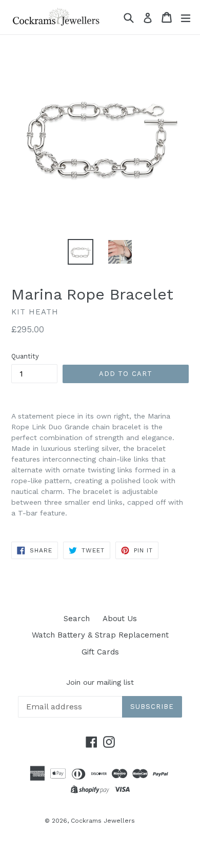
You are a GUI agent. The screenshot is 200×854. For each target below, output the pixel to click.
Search (77, 618)
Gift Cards (100, 652)
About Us (120, 618)
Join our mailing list (100, 682)
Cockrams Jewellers (103, 820)
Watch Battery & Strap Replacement (100, 635)
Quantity (25, 356)
